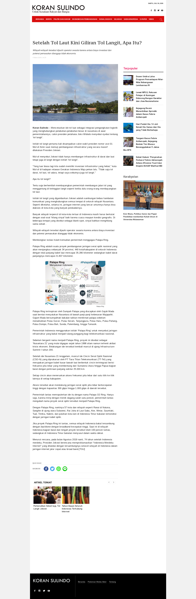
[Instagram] (155, 10)
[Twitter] (158, 10)
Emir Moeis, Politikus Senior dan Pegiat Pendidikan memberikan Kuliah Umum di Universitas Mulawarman (140, 217)
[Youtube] (162, 10)
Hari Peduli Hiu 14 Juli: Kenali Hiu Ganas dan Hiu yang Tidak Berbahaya (148, 127)
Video (151, 19)
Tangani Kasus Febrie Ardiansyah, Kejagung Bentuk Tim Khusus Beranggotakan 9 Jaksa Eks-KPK (141, 144)
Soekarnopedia (131, 19)
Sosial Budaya (105, 19)
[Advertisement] (75, 545)
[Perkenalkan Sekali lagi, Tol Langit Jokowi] (47, 495)
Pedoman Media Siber (97, 582)
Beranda (40, 19)
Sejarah (118, 19)
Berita (49, 19)
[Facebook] (151, 10)
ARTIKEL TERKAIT (43, 482)
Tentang (112, 582)
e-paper (143, 19)
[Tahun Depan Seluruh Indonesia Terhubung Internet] (75, 495)
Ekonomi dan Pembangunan (84, 19)
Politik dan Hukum (62, 19)
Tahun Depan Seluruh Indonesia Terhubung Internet (72, 509)
